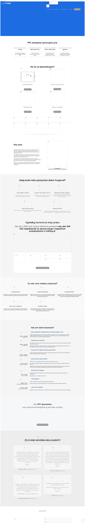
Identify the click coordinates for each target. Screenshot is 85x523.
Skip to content (3, 0)
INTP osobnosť (17, 162)
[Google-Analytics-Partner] (64, 258)
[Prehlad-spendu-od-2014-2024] (42, 234)
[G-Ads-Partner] (64, 255)
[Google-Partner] (21, 255)
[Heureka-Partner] (35, 255)
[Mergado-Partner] (50, 255)
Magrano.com (56, 335)
